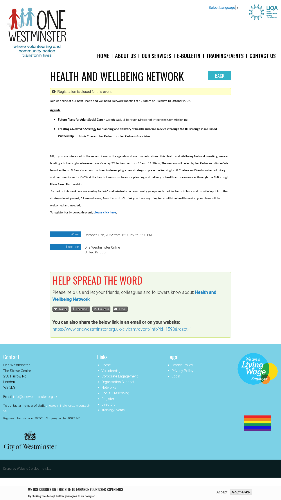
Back (219, 75)
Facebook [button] (81, 309)
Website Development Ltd (34, 468)
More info (104, 496)
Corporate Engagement (119, 376)
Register (107, 399)
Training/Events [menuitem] (225, 55)
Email (121, 309)
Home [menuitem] (103, 55)
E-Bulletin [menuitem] (188, 55)
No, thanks (241, 492)
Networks (108, 387)
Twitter (62, 309)
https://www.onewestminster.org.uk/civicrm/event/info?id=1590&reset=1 (122, 329)
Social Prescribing (115, 393)
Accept (221, 492)
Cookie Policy (182, 365)
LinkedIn (102, 309)
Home (106, 365)
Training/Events (113, 410)
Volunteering (111, 371)
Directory (108, 404)
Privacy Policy (182, 371)
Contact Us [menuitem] (263, 55)
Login (176, 376)
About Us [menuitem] (125, 55)
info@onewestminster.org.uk (35, 397)
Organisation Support (117, 382)
